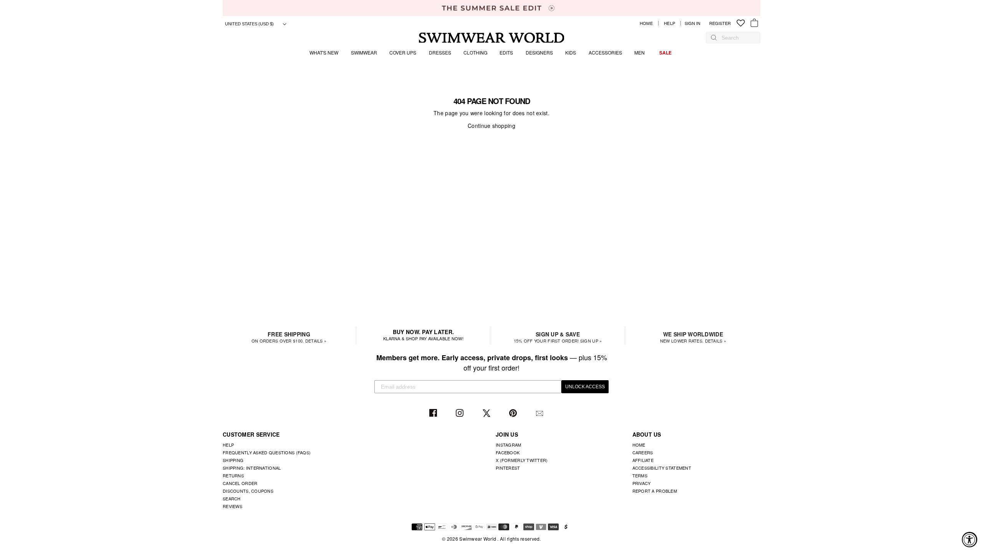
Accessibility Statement (661, 468)
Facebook (434, 413)
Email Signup (540, 413)
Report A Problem (654, 491)
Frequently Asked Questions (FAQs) (267, 452)
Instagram (460, 413)
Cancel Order (240, 483)
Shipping (233, 460)
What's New (323, 52)
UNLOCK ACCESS (585, 386)
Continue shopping (491, 125)
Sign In (694, 23)
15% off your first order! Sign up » (558, 337)
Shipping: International (252, 468)
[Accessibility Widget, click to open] (969, 539)
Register (720, 23)
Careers (642, 452)
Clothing (475, 52)
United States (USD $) (250, 24)
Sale (665, 52)
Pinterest (514, 413)
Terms (639, 475)
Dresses (440, 52)
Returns (233, 475)
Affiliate (643, 460)
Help (669, 23)
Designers (539, 52)
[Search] (714, 37)
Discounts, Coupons (248, 491)
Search (232, 498)
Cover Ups (402, 52)
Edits (506, 52)
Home (646, 23)
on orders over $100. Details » (289, 337)
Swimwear (364, 52)
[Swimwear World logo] (491, 38)
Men (639, 52)
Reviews (232, 506)
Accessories (605, 52)
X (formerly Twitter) (522, 460)
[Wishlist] (740, 23)
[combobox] (737, 37)
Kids (570, 52)
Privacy (641, 483)
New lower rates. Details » (693, 337)
